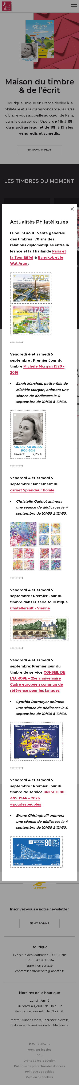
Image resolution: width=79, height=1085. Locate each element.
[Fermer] (72, 209)
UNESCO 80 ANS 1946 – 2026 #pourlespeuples (37, 798)
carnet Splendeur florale (32, 490)
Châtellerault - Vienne (30, 608)
